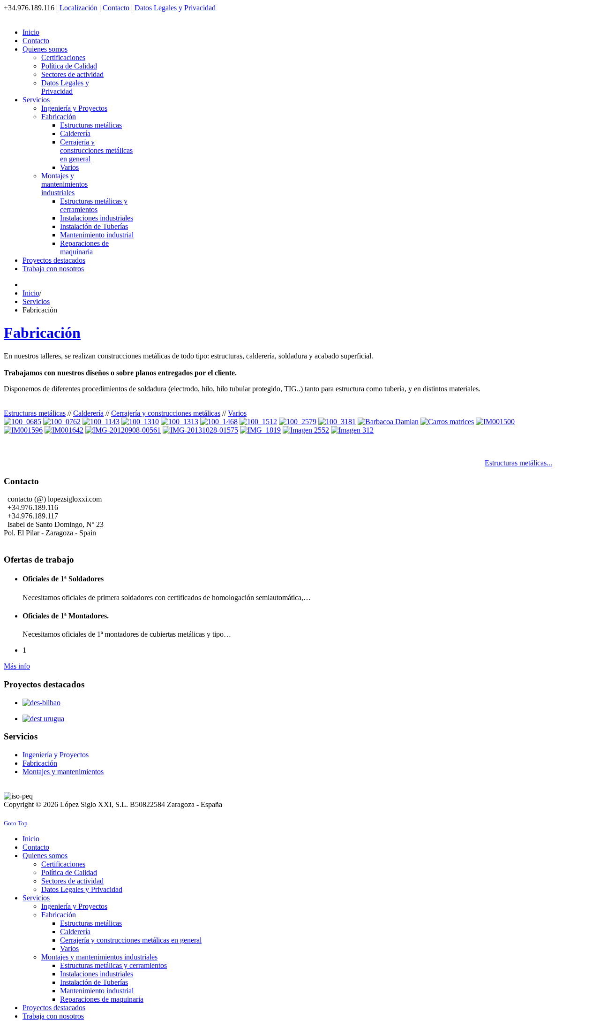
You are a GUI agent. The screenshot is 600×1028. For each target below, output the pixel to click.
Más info (17, 666)
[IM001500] (495, 422)
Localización (79, 8)
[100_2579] (297, 422)
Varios (237, 413)
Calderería (88, 413)
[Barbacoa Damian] (388, 422)
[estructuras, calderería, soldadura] (62, 422)
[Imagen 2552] (306, 430)
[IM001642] (64, 430)
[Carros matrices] (447, 422)
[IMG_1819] (260, 430)
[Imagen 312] (352, 430)
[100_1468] (219, 422)
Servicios (36, 301)
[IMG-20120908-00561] (123, 430)
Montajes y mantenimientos (63, 772)
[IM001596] (23, 430)
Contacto (116, 8)
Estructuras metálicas (35, 413)
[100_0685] (22, 422)
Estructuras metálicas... (518, 463)
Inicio (30, 293)
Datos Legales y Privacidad (175, 8)
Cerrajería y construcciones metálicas (165, 413)
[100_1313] (179, 422)
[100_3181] (337, 422)
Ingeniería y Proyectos (55, 755)
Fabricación (42, 332)
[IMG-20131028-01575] (200, 430)
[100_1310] (140, 422)
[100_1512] (258, 422)
